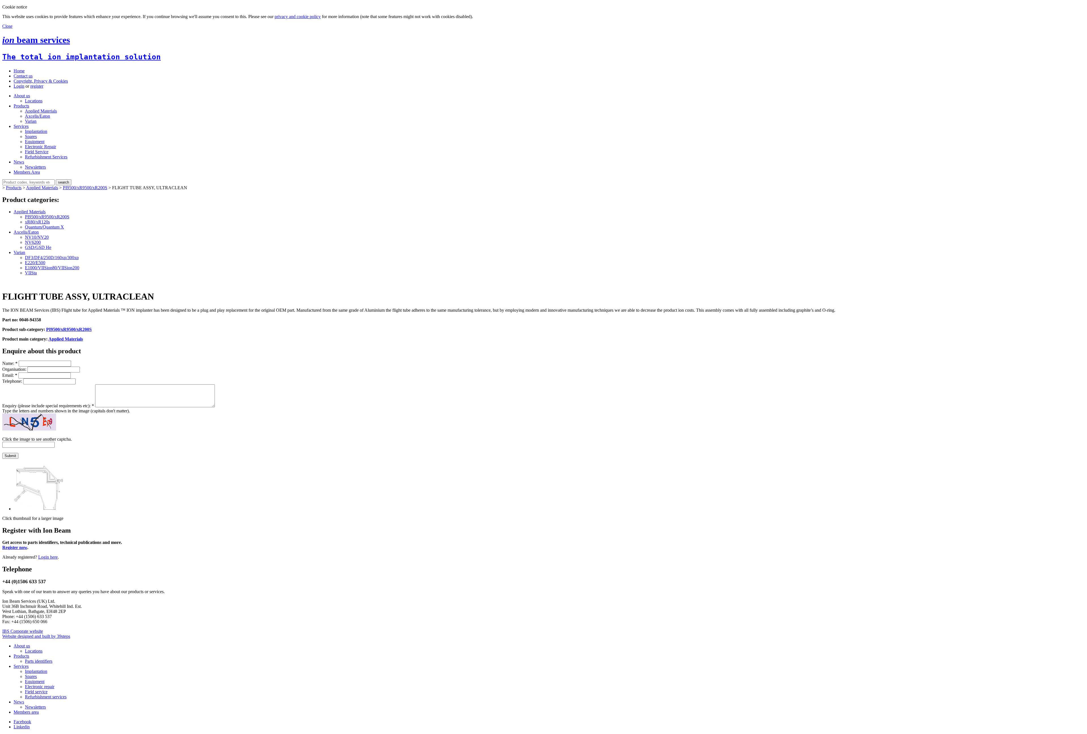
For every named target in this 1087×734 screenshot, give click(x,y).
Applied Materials (41, 111)
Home (19, 70)
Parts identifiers (38, 661)
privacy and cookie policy (298, 16)
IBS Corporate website (22, 631)
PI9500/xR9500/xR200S (85, 187)
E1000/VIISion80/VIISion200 (52, 267)
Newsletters (35, 167)
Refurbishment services (46, 696)
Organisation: (14, 369)
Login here (48, 557)
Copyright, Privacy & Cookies (41, 81)
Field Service (36, 151)
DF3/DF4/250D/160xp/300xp (52, 257)
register (36, 86)
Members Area (27, 172)
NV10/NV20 (37, 237)
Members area (26, 712)
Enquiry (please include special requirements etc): (48, 405)
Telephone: (12, 381)
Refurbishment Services (46, 156)
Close (7, 26)
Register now (14, 547)
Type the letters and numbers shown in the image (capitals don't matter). (66, 410)
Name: (10, 363)
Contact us (23, 76)
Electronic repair (39, 686)
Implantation (36, 131)
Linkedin (22, 726)
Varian (31, 121)
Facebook (22, 721)
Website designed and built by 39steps (36, 636)
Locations (33, 100)
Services (21, 126)
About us (22, 95)
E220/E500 (35, 262)
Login (19, 86)
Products (21, 106)
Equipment (34, 141)
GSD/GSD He (38, 247)
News (19, 162)
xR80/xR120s (37, 221)
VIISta (31, 272)
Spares (31, 136)
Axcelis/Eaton (37, 116)
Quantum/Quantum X (44, 227)
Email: (9, 375)
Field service (36, 691)
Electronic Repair (40, 146)
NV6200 (33, 242)
